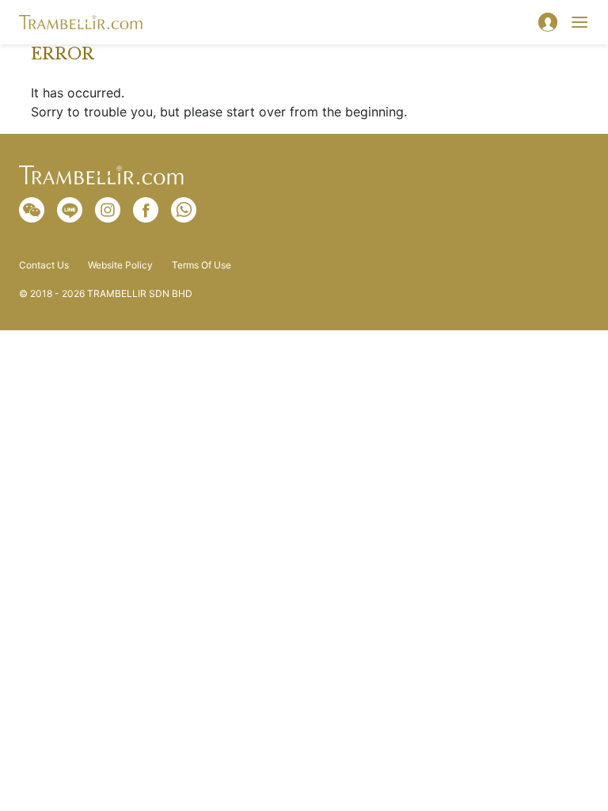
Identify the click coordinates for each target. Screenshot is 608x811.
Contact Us (44, 265)
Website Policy (120, 265)
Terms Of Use (201, 265)
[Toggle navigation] (579, 22)
